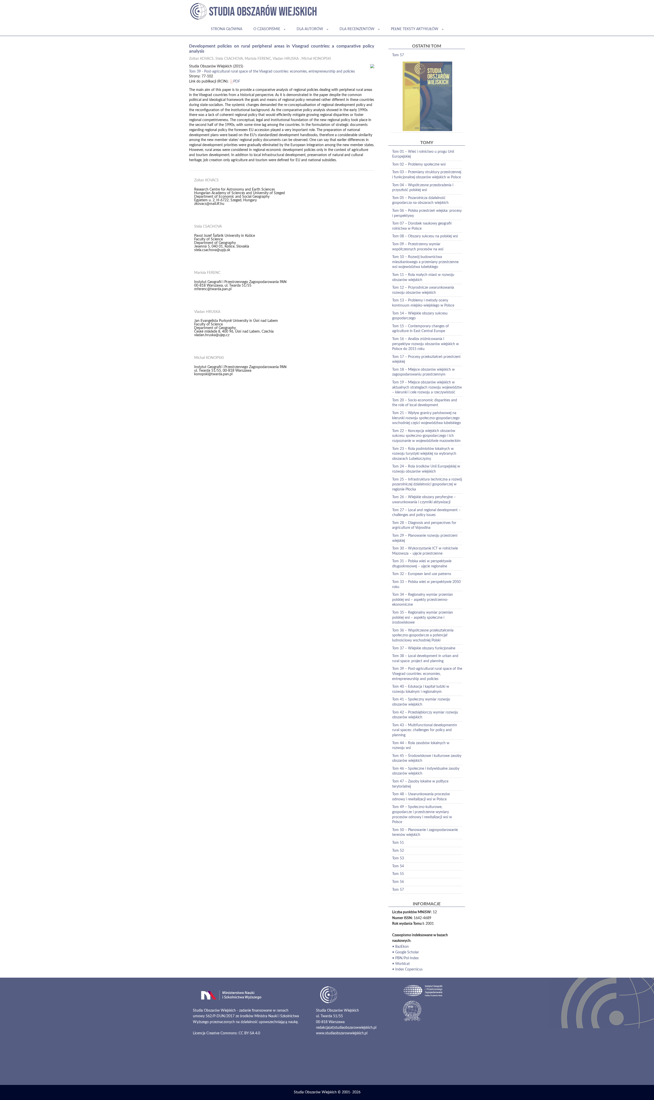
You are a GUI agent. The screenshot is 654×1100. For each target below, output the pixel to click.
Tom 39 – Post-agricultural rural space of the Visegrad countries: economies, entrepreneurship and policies (427, 674)
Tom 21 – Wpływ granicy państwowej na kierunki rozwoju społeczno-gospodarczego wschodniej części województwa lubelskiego (426, 418)
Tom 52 (398, 850)
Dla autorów (310, 29)
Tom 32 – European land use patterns (421, 574)
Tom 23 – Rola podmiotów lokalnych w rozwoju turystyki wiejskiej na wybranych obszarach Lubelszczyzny (424, 454)
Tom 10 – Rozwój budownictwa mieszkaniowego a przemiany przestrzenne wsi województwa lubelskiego (425, 262)
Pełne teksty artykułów (414, 29)
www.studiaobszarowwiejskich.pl (341, 1033)
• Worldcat (401, 964)
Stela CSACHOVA (229, 59)
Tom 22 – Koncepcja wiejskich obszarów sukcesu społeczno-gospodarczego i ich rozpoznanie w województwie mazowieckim (426, 436)
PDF (236, 81)
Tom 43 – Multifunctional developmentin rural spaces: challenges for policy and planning (424, 730)
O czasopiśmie (266, 29)
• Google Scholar (405, 952)
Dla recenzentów (357, 29)
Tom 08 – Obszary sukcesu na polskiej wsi (425, 236)
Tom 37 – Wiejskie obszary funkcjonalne (423, 648)
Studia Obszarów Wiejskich (315, 1092)
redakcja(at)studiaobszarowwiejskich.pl (346, 1027)
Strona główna (226, 29)
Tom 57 (398, 55)
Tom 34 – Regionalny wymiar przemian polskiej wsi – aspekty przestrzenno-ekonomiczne (422, 599)
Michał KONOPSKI (316, 59)
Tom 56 (398, 882)
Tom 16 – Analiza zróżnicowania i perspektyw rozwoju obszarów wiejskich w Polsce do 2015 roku (425, 344)
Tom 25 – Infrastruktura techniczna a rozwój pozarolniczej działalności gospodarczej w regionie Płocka (427, 484)
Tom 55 (398, 874)
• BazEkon (400, 947)
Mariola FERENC (258, 59)
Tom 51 (398, 843)
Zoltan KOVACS (201, 59)
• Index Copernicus (407, 969)
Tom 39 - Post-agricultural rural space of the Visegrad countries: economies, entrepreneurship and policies (272, 71)
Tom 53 (398, 858)
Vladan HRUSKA (286, 59)
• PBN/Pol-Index (405, 958)
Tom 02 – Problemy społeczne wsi (419, 164)
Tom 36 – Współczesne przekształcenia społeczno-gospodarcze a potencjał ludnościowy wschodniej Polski (422, 635)
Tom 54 (398, 866)
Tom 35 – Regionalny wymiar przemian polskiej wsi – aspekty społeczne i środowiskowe (422, 617)
